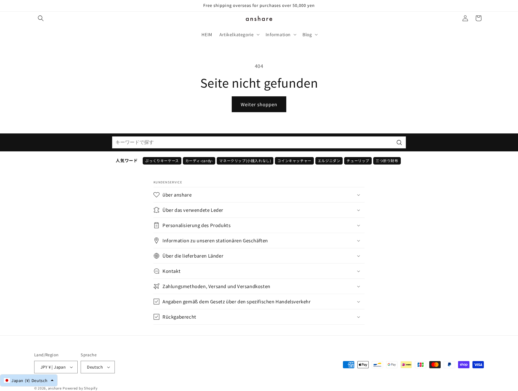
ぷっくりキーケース (162, 160)
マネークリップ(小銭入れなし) (245, 160)
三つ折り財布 (387, 160)
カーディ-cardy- (199, 160)
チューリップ (358, 160)
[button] (40, 18)
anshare (55, 388)
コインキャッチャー (294, 160)
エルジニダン (329, 160)
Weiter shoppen (259, 104)
